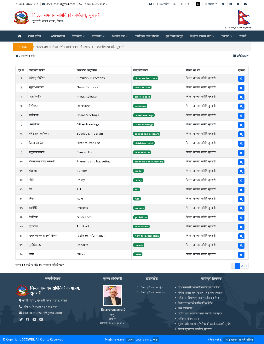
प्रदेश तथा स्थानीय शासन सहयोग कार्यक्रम (200, 313)
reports (139, 245)
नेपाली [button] (211, 4)
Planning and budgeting (94, 161)
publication (141, 226)
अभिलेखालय (58, 36)
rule (137, 198)
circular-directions (146, 78)
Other (81, 254)
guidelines (141, 217)
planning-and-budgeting (149, 161)
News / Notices (87, 87)
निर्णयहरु (33, 106)
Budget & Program (90, 133)
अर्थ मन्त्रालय (185, 308)
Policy (81, 180)
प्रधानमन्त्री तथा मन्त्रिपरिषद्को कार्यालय (199, 287)
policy (138, 180)
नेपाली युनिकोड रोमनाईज (152, 287)
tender (138, 170)
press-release (142, 96)
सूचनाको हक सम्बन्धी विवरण (43, 235)
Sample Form (86, 152)
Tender (82, 170)
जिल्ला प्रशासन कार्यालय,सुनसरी (194, 329)
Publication (84, 226)
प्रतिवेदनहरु (35, 245)
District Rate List (88, 143)
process (139, 207)
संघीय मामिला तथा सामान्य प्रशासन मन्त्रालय (201, 292)
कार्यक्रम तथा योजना (147, 36)
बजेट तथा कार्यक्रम (39, 133)
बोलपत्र (33, 170)
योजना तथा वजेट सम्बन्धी (42, 161)
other (138, 254)
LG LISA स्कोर (160, 4)
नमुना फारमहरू (36, 152)
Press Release (87, 96)
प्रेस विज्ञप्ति (35, 96)
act (137, 189)
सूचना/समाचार (36, 87)
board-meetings (144, 115)
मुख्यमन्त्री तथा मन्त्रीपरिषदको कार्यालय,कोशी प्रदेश (204, 324)
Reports (82, 245)
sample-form (142, 152)
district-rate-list (144, 143)
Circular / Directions (91, 78)
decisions (140, 105)
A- (174, 4)
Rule (80, 198)
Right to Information (91, 235)
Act (79, 189)
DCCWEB (27, 339)
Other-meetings (144, 124)
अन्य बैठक (34, 124)
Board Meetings (88, 115)
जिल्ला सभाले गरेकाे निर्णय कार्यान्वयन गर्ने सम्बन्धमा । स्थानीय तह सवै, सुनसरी (80, 46)
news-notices (142, 87)
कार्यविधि (33, 208)
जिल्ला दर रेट (36, 143)
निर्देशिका (33, 217)
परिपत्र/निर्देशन (37, 78)
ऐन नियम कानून (174, 36)
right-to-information (147, 235)
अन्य (31, 254)
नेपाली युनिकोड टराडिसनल (153, 292)
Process (82, 208)
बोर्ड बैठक (33, 115)
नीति (31, 180)
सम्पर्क (242, 36)
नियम (31, 198)
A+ (189, 4)
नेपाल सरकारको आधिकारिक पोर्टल (195, 303)
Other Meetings (88, 124)
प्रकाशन (33, 226)
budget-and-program (147, 133)
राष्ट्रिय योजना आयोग (189, 318)
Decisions (83, 106)
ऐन (30, 189)
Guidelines (84, 217)
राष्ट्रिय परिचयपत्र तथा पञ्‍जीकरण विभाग (199, 298)
